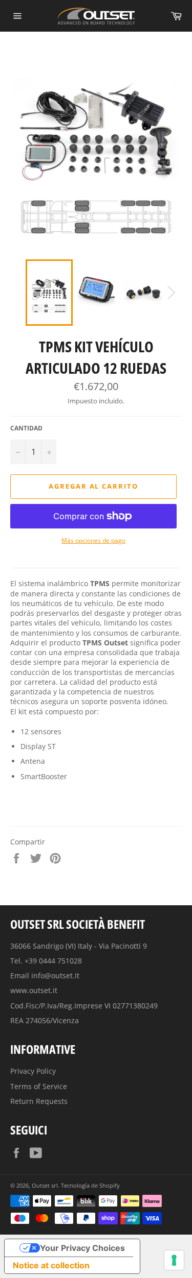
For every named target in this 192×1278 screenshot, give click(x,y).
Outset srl (45, 1185)
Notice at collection (51, 1265)
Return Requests (39, 1101)
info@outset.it (55, 975)
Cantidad (26, 428)
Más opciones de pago (93, 541)
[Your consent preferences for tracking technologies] (174, 1260)
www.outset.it (33, 990)
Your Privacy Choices (82, 1248)
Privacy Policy (33, 1071)
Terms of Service (38, 1086)
